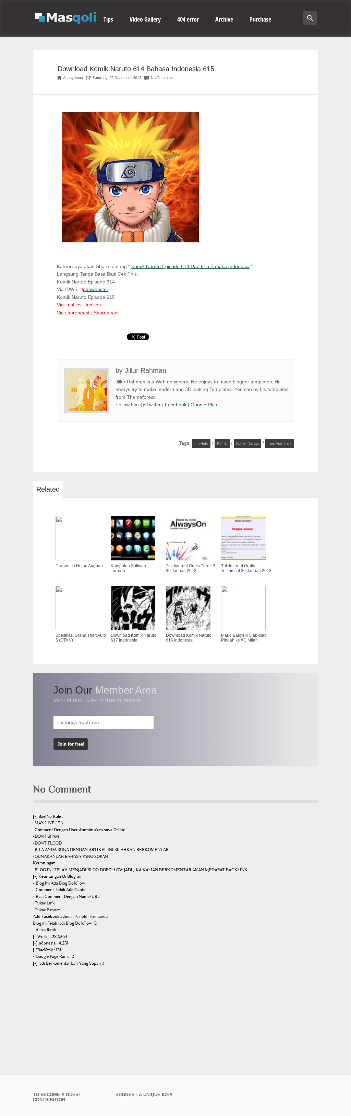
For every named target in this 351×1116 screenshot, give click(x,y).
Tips (108, 19)
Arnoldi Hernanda (91, 916)
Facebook (176, 404)
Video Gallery (145, 19)
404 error (188, 19)
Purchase (260, 19)
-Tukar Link (44, 903)
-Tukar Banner (46, 910)
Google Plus (204, 404)
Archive (224, 19)
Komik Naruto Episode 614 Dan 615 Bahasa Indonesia (190, 266)
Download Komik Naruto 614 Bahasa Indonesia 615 (136, 69)
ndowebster (95, 289)
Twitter (154, 404)
